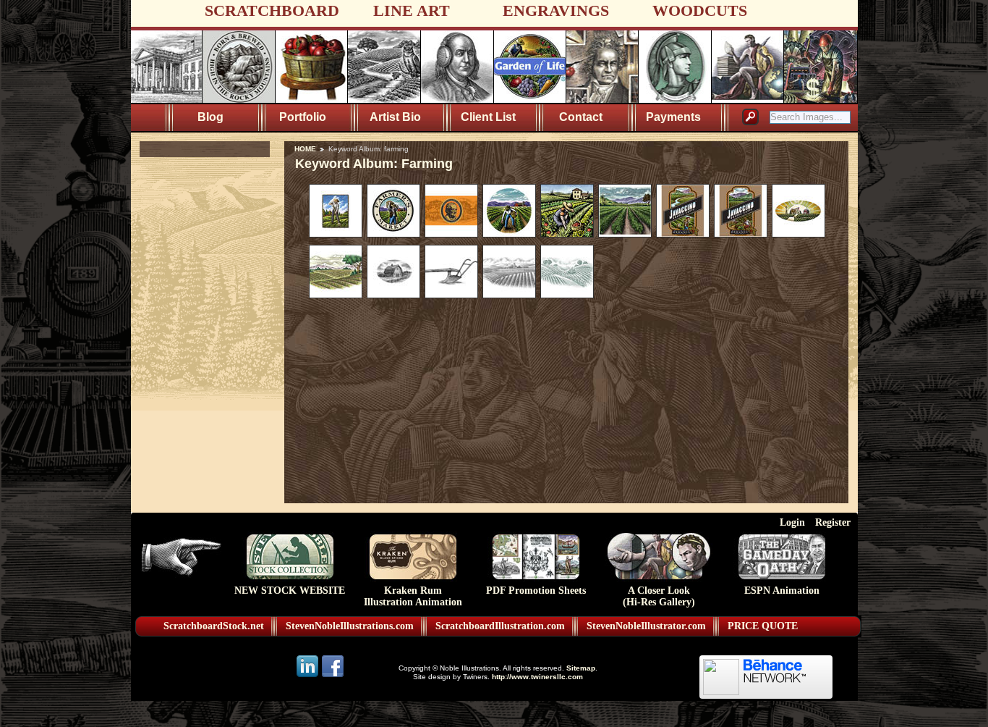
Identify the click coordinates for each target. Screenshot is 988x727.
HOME (305, 149)
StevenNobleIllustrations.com (350, 626)
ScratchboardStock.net (213, 626)
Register (833, 522)
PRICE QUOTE (763, 626)
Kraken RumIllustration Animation (413, 596)
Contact (580, 117)
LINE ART (411, 10)
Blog (210, 117)
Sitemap (580, 668)
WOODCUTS (699, 10)
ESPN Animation (781, 590)
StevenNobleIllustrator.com (646, 626)
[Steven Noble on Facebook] (332, 676)
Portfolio (302, 117)
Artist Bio (395, 117)
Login (792, 522)
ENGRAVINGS (556, 10)
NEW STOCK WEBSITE (289, 590)
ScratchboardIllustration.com (500, 626)
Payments (673, 117)
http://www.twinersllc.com (537, 677)
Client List (488, 117)
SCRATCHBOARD (272, 10)
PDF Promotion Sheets (536, 590)
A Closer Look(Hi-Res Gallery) (659, 596)
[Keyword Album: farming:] (335, 234)
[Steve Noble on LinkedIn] (308, 676)
